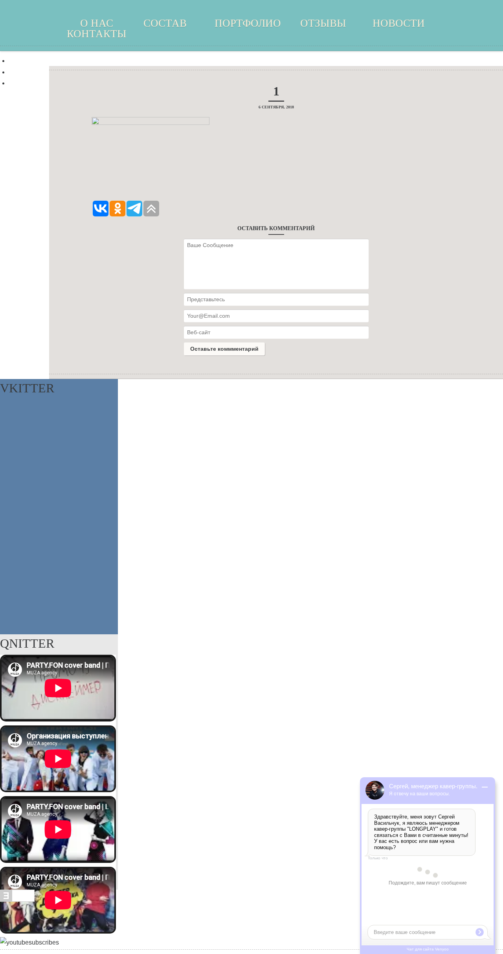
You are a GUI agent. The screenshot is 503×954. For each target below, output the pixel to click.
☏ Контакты (27, 83)
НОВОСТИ (399, 23)
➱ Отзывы (24, 60)
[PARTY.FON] (251, 31)
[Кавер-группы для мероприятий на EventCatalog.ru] (17, 899)
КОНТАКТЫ (97, 34)
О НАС (96, 23)
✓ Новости (24, 72)
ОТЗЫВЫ (323, 23)
